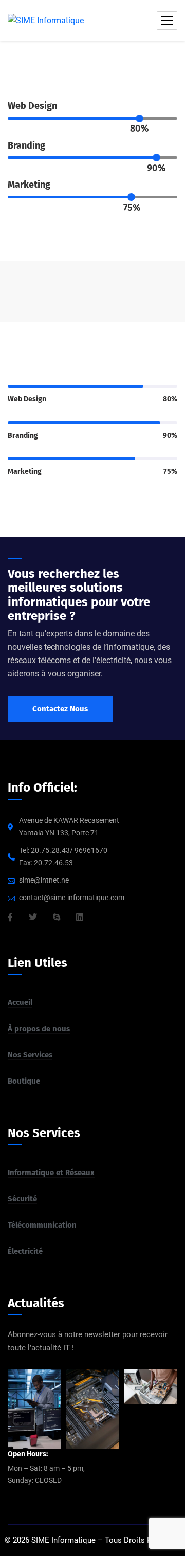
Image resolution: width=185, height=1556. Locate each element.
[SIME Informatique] (46, 21)
